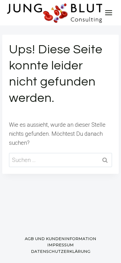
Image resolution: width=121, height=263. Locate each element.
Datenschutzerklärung (60, 251)
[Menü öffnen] (108, 12)
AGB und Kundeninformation (60, 238)
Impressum (60, 244)
